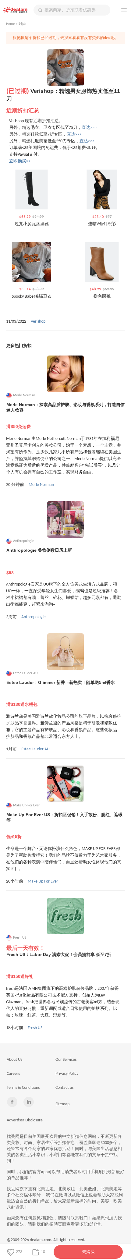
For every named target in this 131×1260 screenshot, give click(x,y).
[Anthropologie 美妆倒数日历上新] (65, 519)
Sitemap (62, 1104)
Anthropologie (33, 617)
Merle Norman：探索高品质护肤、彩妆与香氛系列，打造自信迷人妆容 (65, 415)
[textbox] (72, 10)
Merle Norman (41, 485)
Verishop (38, 321)
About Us (14, 1059)
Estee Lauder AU (35, 749)
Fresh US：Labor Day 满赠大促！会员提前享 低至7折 (58, 965)
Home (10, 24)
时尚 (22, 24)
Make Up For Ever (43, 881)
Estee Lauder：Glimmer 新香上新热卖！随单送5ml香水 (60, 693)
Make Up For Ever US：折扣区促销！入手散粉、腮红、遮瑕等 (64, 825)
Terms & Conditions (23, 1087)
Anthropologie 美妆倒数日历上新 (39, 561)
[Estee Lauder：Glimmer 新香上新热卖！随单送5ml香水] (65, 651)
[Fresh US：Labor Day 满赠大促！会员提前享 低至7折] (65, 916)
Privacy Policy (66, 1073)
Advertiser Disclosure (25, 1120)
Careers (13, 1073)
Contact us (64, 1087)
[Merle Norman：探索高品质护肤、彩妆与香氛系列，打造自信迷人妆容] (65, 374)
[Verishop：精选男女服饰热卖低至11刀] (65, 67)
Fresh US (35, 1028)
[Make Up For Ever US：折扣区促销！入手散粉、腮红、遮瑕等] (65, 784)
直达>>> (89, 128)
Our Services (65, 1059)
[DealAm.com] (15, 10)
